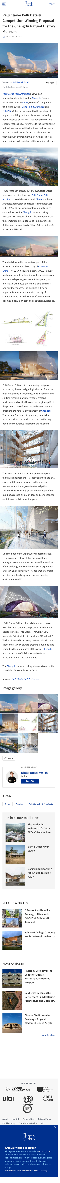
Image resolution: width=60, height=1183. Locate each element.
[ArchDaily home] (29, 3)
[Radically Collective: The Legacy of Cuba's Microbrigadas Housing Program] (12, 978)
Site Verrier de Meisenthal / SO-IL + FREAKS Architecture (39, 828)
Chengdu (36, 98)
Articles (19, 804)
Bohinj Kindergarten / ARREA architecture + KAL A (40, 873)
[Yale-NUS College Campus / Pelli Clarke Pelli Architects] (12, 940)
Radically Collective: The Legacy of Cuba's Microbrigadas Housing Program (38, 976)
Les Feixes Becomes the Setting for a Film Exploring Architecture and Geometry (40, 997)
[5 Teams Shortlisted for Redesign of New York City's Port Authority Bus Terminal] (12, 918)
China (25, 102)
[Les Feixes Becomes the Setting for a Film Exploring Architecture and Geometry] (12, 1000)
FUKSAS (6, 111)
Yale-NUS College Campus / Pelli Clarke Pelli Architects (40, 934)
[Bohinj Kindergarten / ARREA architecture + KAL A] (15, 876)
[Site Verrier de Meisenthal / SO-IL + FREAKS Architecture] (15, 832)
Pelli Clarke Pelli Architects (16, 94)
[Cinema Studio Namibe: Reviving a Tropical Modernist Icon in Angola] (12, 1023)
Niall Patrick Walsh (34, 772)
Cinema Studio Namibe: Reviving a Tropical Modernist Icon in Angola (38, 1019)
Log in (52, 4)
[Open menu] (4, 4)
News (7, 804)
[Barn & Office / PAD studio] (15, 854)
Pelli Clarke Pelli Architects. (25, 679)
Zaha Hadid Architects (33, 106)
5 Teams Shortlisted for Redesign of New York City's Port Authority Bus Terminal (38, 916)
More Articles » (48, 1035)
